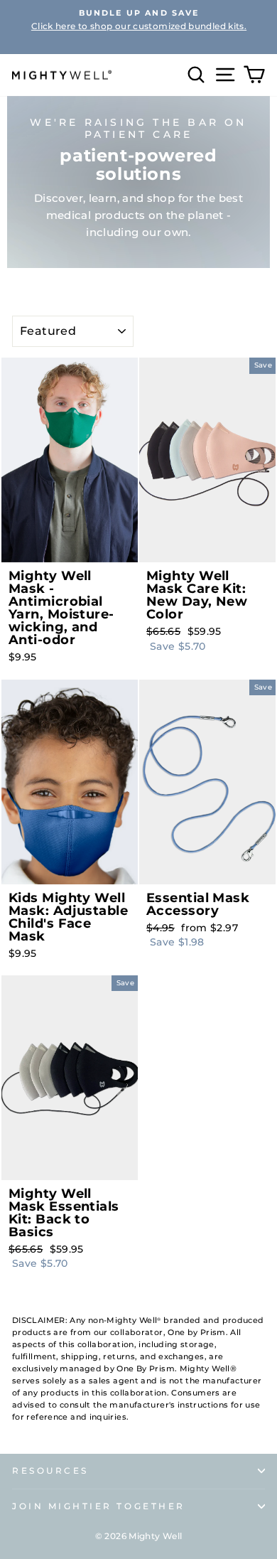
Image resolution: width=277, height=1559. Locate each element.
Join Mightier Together (98, 1506)
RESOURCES (50, 1471)
